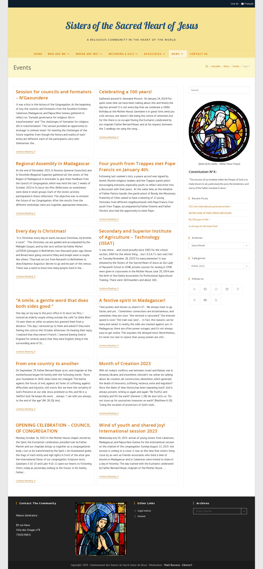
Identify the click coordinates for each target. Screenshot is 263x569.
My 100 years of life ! (199, 219)
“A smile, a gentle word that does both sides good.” (52, 303)
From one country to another (47, 363)
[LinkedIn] (227, 289)
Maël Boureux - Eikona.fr (178, 565)
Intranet (141, 516)
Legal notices (144, 510)
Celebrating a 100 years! (125, 92)
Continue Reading (25, 151)
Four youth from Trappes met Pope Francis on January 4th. (137, 166)
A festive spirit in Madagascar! (132, 300)
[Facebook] (205, 289)
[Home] (207, 66)
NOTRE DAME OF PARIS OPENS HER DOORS (210, 213)
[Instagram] (216, 289)
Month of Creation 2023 (125, 363)
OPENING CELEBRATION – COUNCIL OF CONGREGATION (53, 428)
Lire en (234, 3)
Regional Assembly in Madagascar (53, 163)
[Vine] (194, 300)
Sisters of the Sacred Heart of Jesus (131, 25)
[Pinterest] (238, 289)
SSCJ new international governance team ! (210, 206)
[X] (194, 289)
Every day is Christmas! (41, 231)
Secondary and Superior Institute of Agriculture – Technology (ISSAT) (135, 237)
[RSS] (216, 300)
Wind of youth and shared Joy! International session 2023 (132, 428)
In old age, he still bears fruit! (203, 226)
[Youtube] (205, 300)
